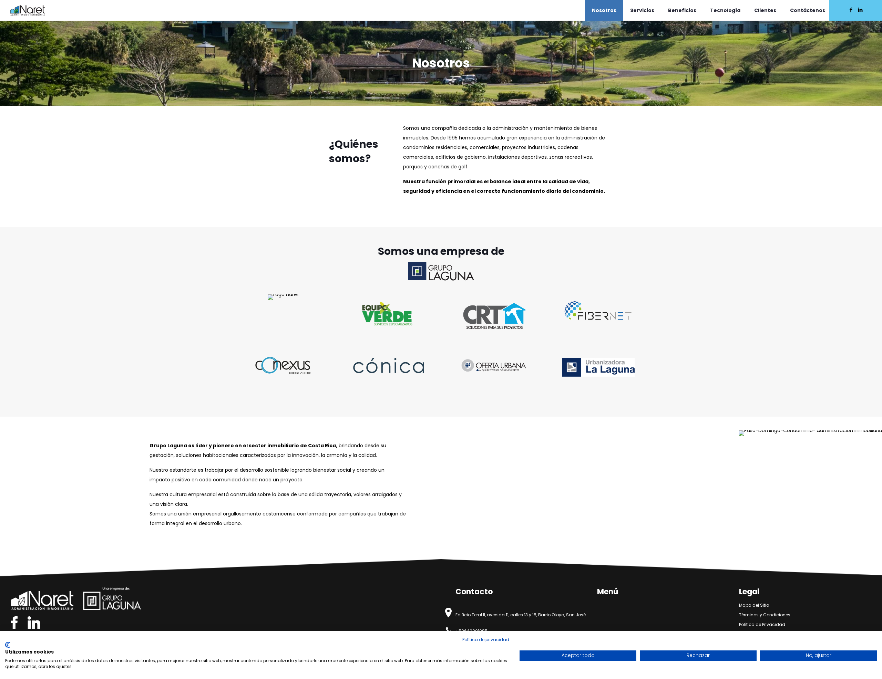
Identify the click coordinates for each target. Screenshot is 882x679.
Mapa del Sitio (754, 605)
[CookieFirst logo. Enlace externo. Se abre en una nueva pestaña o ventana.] (7, 645)
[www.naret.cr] (27, 10)
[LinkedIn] (860, 9)
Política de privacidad (485, 640)
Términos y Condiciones (764, 615)
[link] (441, 271)
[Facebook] (850, 9)
